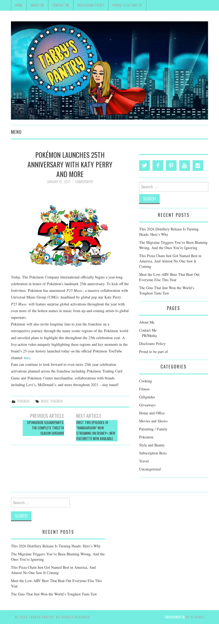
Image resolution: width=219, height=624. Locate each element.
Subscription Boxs (153, 453)
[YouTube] (184, 165)
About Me (37, 5)
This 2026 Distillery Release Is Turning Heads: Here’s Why (56, 545)
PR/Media (149, 335)
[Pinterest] (171, 165)
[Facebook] (157, 165)
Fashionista (175, 616)
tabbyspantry (84, 181)
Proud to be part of (127, 5)
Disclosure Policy (90, 5)
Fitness (144, 388)
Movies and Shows (153, 420)
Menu (16, 131)
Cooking (145, 380)
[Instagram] (198, 165)
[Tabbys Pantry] (109, 69)
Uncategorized (150, 469)
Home (18, 5)
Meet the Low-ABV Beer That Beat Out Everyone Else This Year (169, 277)
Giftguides (147, 396)
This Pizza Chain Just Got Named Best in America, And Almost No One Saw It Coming (170, 261)
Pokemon (23, 401)
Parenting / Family (153, 428)
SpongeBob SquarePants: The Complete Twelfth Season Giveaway (45, 428)
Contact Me (60, 5)
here (27, 357)
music (45, 401)
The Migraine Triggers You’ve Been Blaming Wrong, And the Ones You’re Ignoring (173, 245)
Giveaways (147, 404)
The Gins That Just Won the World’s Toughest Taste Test (166, 290)
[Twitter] (144, 165)
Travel (144, 461)
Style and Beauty (152, 445)
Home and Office (152, 412)
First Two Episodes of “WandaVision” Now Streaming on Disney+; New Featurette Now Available (95, 430)
